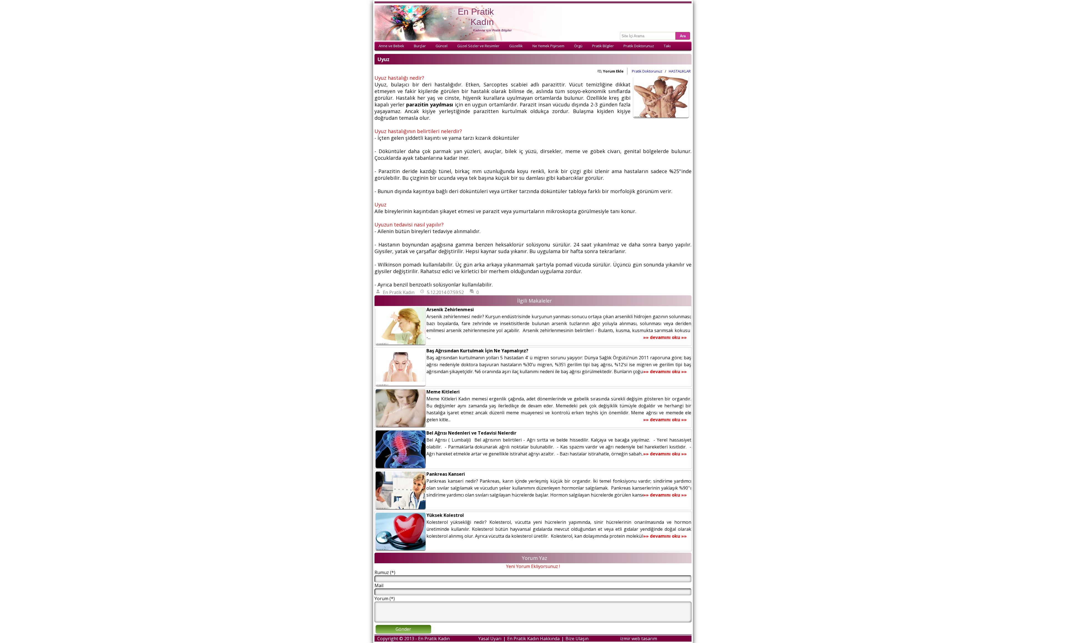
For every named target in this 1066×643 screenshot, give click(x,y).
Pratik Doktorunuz (638, 45)
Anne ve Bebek (391, 45)
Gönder (403, 629)
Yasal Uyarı (489, 638)
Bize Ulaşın (577, 638)
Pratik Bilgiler (603, 45)
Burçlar (420, 45)
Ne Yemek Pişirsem (548, 45)
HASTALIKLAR (680, 71)
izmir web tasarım (638, 638)
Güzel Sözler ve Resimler (478, 45)
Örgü (578, 45)
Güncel (441, 45)
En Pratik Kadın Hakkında (533, 638)
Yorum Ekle (613, 71)
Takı (667, 45)
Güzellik (516, 45)
